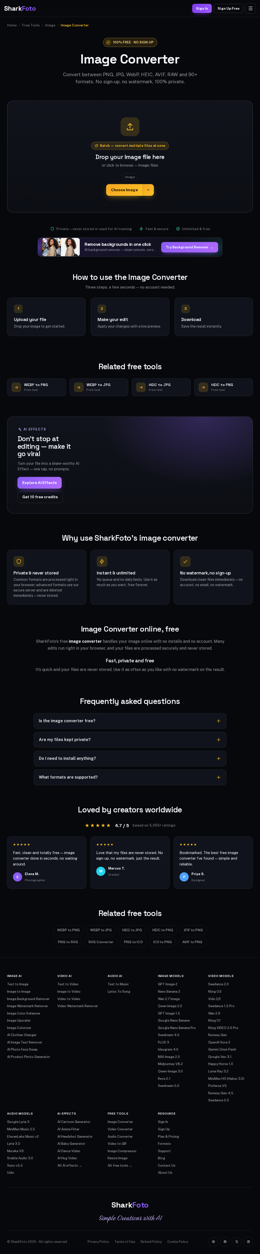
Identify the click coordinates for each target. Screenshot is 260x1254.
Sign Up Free (228, 8)
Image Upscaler (19, 1020)
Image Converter (120, 1122)
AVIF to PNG (192, 942)
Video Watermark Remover (77, 1006)
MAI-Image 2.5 (169, 1057)
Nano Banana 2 (169, 991)
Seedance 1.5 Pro (221, 1006)
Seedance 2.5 (218, 1100)
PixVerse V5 (217, 1086)
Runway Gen (217, 1035)
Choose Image (124, 190)
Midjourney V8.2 (170, 1064)
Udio (10, 1173)
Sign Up (164, 1129)
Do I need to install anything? (67, 758)
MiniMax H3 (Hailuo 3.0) (226, 1079)
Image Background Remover (28, 999)
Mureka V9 (15, 1151)
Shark (20, 8)
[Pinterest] (213, 1241)
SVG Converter (100, 942)
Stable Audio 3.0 (20, 1158)
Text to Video (67, 984)
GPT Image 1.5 (169, 1013)
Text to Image (17, 984)
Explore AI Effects (39, 482)
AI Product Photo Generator (28, 1057)
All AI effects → (69, 1165)
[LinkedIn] (248, 1241)
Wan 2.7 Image (169, 999)
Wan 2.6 (214, 1013)
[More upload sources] (148, 190)
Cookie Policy (177, 1242)
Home (12, 25)
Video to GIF (117, 1144)
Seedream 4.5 (169, 1035)
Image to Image (18, 991)
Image (50, 25)
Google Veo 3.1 (220, 1057)
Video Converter (120, 1129)
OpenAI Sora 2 (219, 1042)
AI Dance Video (68, 1151)
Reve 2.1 (164, 1079)
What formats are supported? (68, 777)
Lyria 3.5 (13, 1144)
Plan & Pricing (168, 1136)
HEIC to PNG (162, 930)
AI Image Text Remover (24, 1042)
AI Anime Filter (68, 1129)
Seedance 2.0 (218, 984)
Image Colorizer (19, 1028)
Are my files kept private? (65, 739)
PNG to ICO (133, 942)
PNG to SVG (68, 942)
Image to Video (68, 991)
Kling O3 (214, 991)
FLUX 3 (163, 1042)
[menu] (250, 8)
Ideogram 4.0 (168, 1049)
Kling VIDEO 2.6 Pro (223, 1028)
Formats (164, 1144)
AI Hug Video (67, 1158)
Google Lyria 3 (18, 1122)
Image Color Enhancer (23, 1013)
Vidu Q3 (214, 999)
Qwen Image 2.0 (170, 1006)
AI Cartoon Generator (73, 1122)
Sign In (202, 8)
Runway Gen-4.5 (220, 1093)
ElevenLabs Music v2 (23, 1136)
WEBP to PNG (68, 930)
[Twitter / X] (236, 1241)
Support (164, 1151)
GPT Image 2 (167, 984)
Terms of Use (125, 1242)
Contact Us (166, 1165)
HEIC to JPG (132, 930)
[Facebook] (225, 1241)
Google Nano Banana (174, 1020)
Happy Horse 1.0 (220, 1064)
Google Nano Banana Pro (177, 1028)
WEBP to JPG (101, 930)
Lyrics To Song (119, 991)
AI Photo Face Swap (22, 1049)
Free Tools (31, 25)
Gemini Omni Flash (222, 1049)
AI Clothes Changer (22, 1035)
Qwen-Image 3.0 (170, 1071)
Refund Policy (151, 1242)
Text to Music (118, 984)
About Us (165, 1173)
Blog (161, 1158)
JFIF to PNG (193, 930)
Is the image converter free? (67, 720)
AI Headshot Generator (75, 1136)
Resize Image (117, 1158)
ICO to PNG (162, 942)
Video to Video (68, 999)
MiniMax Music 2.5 (21, 1129)
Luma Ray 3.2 (218, 1071)
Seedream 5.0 (168, 1086)
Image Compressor (122, 1151)
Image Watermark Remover (27, 1006)
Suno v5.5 (15, 1165)
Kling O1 (214, 1020)
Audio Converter (120, 1136)
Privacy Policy (98, 1242)
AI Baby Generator (71, 1144)
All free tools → (120, 1165)
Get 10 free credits (40, 497)
